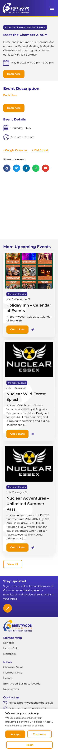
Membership (12, 638)
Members (9, 653)
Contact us (11, 697)
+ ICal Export (40, 150)
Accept (15, 734)
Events (7, 678)
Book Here (10, 95)
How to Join (11, 648)
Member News (12, 672)
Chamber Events (15, 27)
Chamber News (13, 667)
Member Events (35, 27)
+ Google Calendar (15, 150)
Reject (29, 744)
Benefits (8, 642)
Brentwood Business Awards (21, 683)
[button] (52, 8)
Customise (39, 734)
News (7, 662)
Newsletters (11, 689)
